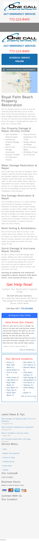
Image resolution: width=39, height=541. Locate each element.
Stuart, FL (10, 362)
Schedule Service (8, 462)
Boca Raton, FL (29, 362)
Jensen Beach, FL (13, 370)
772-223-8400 (27, 308)
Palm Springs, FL (30, 377)
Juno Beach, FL (12, 387)
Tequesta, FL (28, 385)
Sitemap (5, 470)
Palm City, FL (11, 390)
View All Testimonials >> (28, 350)
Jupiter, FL (27, 393)
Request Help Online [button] (21, 315)
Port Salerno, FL (30, 365)
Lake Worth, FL (12, 380)
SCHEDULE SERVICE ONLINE (19, 59)
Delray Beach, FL (30, 380)
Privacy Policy (7, 466)
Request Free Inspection (11, 453)
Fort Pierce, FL (29, 382)
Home (5, 449)
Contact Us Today (9, 457)
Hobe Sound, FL (13, 377)
